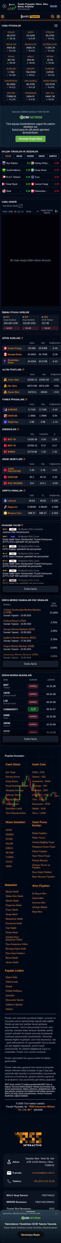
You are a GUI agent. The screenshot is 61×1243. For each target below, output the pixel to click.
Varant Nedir (12, 962)
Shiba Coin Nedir (14, 896)
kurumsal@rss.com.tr (43, 1172)
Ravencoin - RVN (41, 804)
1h (22, 211)
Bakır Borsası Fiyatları (43, 876)
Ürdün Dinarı (12, 804)
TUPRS (9, 857)
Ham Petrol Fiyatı (41, 856)
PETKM (10, 852)
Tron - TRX (38, 799)
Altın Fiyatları (11, 369)
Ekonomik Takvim (15, 1000)
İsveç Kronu (12, 781)
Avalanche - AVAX (41, 781)
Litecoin (12, 501)
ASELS (9, 848)
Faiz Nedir (11, 928)
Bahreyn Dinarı (13, 795)
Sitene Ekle (11, 977)
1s (15, 211)
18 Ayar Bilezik (39, 907)
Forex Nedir (12, 909)
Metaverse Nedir (14, 919)
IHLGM (9, 843)
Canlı (4, 211)
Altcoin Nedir (12, 900)
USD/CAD (12, 416)
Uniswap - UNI (39, 785)
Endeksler (9, 429)
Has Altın (12, 386)
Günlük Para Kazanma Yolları (14, 938)
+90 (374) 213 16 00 (43, 1181)
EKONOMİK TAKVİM (11, 525)
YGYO (9, 861)
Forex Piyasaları (13, 399)
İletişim (9, 1009)
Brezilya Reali (13, 799)
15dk (10, 211)
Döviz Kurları (11, 338)
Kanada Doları (15, 354)
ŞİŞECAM (13, 477)
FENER (9, 834)
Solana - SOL (39, 776)
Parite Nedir (12, 932)
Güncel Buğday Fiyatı (43, 842)
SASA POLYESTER (14, 470)
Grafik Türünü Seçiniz (47, 211)
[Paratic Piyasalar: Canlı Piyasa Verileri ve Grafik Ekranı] (30, 18)
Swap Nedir (12, 914)
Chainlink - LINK (40, 795)
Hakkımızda (12, 981)
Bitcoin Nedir (12, 891)
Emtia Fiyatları (39, 833)
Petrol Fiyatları (39, 851)
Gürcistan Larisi (14, 808)
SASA (9, 866)
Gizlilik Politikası (14, 991)
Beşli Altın (37, 911)
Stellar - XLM (39, 808)
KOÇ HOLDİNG (15, 483)
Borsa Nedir (12, 957)
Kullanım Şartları (14, 1004)
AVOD (9, 830)
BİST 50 (12, 439)
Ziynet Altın (13, 392)
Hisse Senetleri (12, 459)
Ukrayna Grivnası (15, 790)
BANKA (11, 452)
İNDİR (53, 6)
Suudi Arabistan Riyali (17, 785)
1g (19, 211)
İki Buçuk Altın (39, 893)
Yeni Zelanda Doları (16, 813)
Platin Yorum (38, 837)
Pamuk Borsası (40, 860)
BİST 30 (12, 445)
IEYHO (9, 839)
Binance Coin (14, 513)
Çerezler (10, 995)
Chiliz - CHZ (38, 772)
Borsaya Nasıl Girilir (16, 948)
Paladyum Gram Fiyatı (43, 846)
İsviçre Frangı (15, 348)
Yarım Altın (13, 380)
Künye (9, 986)
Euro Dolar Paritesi (42, 872)
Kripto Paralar (12, 490)
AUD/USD (12, 409)
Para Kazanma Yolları (17, 944)
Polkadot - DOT (40, 790)
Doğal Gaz (13, 422)
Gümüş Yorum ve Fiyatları (41, 866)
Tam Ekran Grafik (10, 206)
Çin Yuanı (11, 772)
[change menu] (55, 26)
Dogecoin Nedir (14, 905)
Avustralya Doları (13, 361)
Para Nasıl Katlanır (15, 953)
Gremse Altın (39, 902)
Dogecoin (12, 507)
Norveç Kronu (13, 776)
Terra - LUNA (39, 813)
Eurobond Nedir (14, 923)
